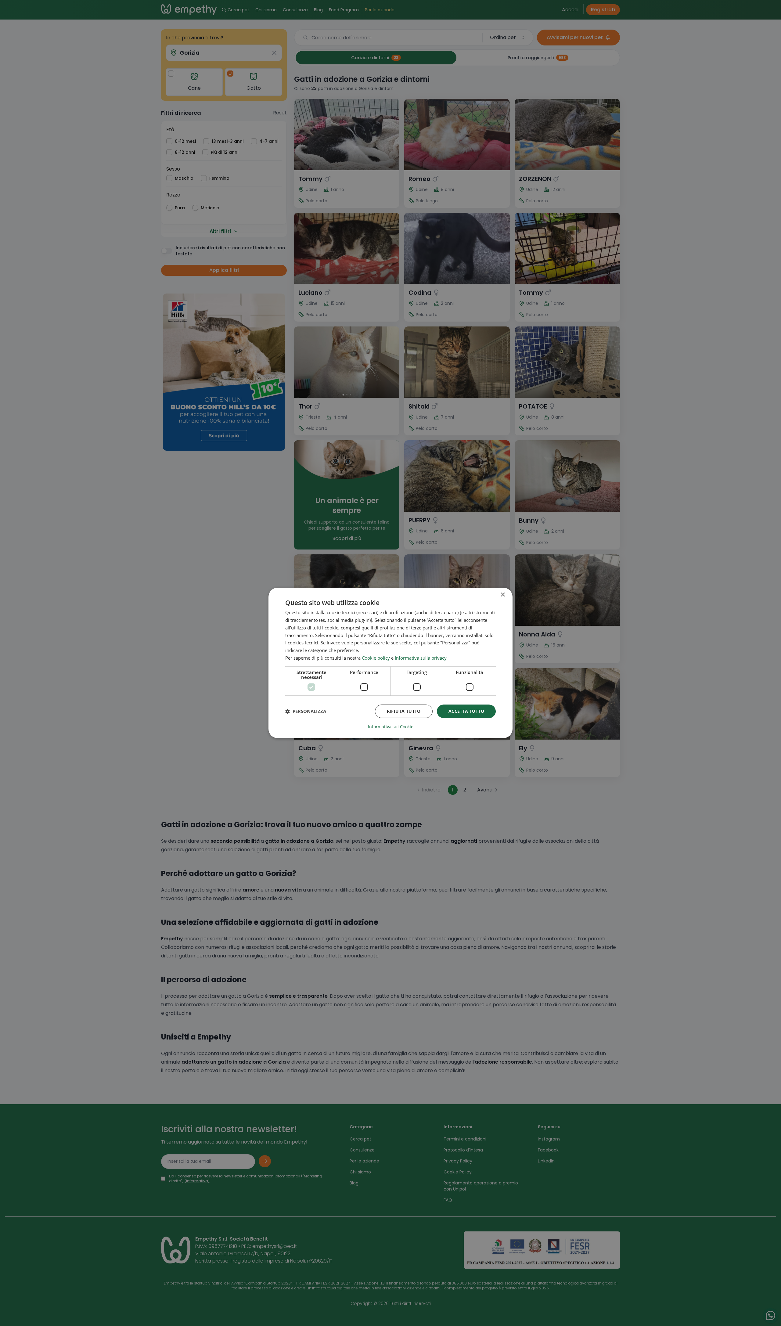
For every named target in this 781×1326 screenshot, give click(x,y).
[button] (305, 711)
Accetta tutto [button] (466, 711)
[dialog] (390, 663)
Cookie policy (376, 658)
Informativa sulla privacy (421, 658)
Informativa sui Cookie (390, 727)
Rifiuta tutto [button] (404, 711)
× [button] (502, 595)
